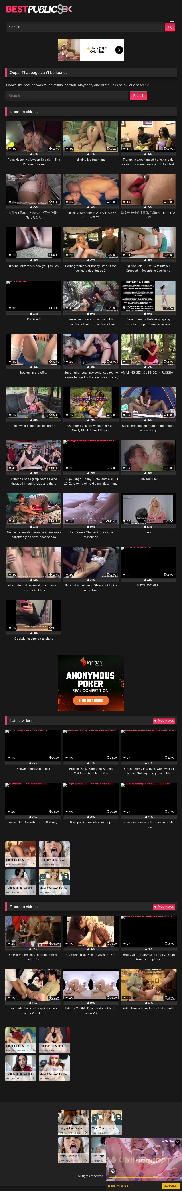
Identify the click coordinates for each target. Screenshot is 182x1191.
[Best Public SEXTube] (91, 10)
